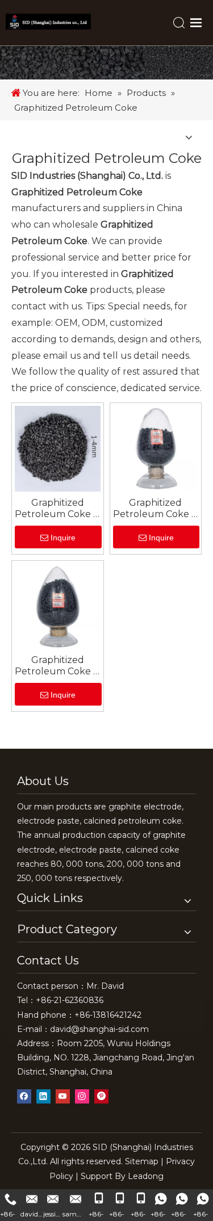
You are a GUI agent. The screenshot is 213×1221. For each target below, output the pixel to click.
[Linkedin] (43, 1096)
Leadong (146, 1176)
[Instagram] (82, 1096)
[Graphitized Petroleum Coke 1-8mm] (156, 448)
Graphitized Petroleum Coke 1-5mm (57, 665)
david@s (66, 1029)
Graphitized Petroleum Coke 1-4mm (57, 508)
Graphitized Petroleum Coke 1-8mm (155, 508)
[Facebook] (24, 1096)
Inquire (63, 537)
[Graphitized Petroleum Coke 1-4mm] (58, 448)
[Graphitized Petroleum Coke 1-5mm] (58, 605)
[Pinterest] (101, 1096)
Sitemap (141, 1161)
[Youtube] (63, 1096)
